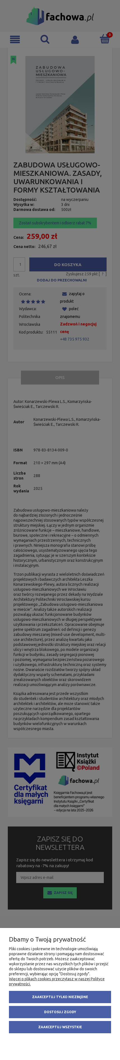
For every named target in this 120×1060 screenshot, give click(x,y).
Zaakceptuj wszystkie (60, 1027)
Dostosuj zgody (60, 1012)
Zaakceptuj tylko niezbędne (60, 997)
